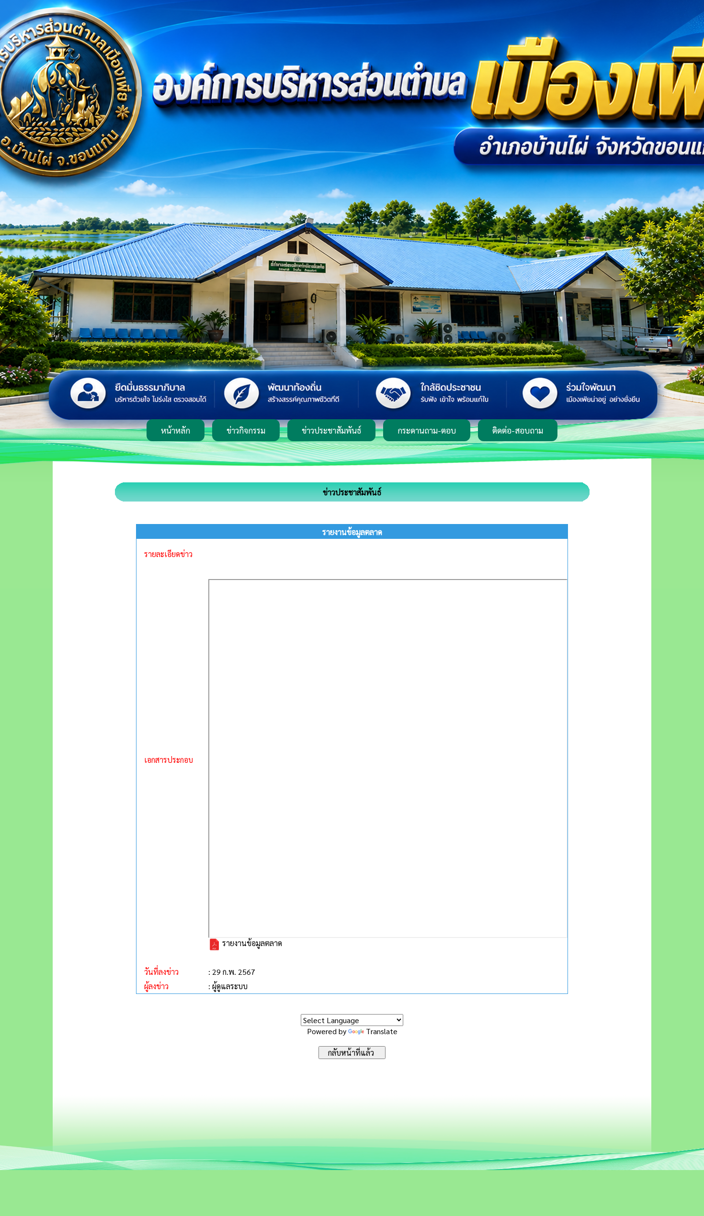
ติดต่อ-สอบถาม (517, 430)
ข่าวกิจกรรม (246, 430)
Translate (381, 1031)
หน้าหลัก (175, 430)
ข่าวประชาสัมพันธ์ (331, 430)
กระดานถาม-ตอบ (426, 430)
